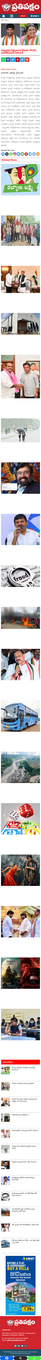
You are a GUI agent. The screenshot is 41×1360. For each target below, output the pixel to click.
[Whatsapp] (10, 154)
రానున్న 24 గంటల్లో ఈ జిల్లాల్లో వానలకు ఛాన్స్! (24, 1147)
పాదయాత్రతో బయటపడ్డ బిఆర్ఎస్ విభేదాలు (25, 1130)
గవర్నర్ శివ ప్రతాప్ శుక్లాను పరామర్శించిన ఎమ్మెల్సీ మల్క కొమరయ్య (24, 1100)
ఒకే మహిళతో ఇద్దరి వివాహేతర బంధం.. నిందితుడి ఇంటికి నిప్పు (24, 1210)
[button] (11, 16)
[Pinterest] (26, 154)
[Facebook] (32, 16)
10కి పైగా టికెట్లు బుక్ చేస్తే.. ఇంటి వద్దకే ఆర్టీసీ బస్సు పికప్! (25, 1241)
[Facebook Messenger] (18, 154)
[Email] (22, 154)
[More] (38, 154)
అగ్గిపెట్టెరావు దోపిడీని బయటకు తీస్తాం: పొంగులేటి (23, 1178)
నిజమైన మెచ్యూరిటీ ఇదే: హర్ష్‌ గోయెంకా (24, 1161)
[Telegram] (30, 154)
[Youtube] (36, 16)
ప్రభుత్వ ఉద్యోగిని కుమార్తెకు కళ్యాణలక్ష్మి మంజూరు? (23, 1068)
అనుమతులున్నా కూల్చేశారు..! (20, 1114)
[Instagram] (38, 16)
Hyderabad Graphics (26, 1353)
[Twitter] (34, 16)
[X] (7, 154)
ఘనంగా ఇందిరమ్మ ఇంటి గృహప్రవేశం (23, 1083)
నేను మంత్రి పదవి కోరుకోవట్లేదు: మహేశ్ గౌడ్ (25, 1224)
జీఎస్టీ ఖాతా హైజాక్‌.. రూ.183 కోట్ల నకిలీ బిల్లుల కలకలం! (24, 1194)
